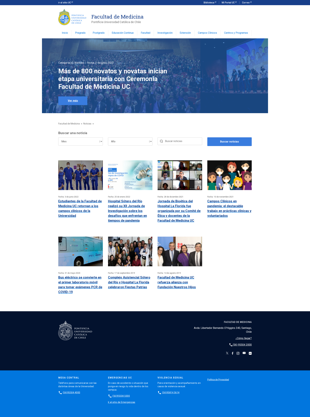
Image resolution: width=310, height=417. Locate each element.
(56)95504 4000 (71, 392)
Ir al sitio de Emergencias (121, 402)
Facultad (145, 32)
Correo (246, 2)
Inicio (65, 32)
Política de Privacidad (218, 379)
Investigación (165, 32)
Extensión (185, 32)
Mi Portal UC (228, 2)
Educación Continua (123, 32)
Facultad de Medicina (69, 123)
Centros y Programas (236, 32)
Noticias (87, 123)
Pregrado (80, 32)
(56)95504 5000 (121, 396)
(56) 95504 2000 (242, 344)
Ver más (73, 100)
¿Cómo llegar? (244, 338)
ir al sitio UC (64, 2)
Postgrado (99, 32)
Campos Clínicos (207, 32)
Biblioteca (209, 2)
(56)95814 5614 (171, 392)
